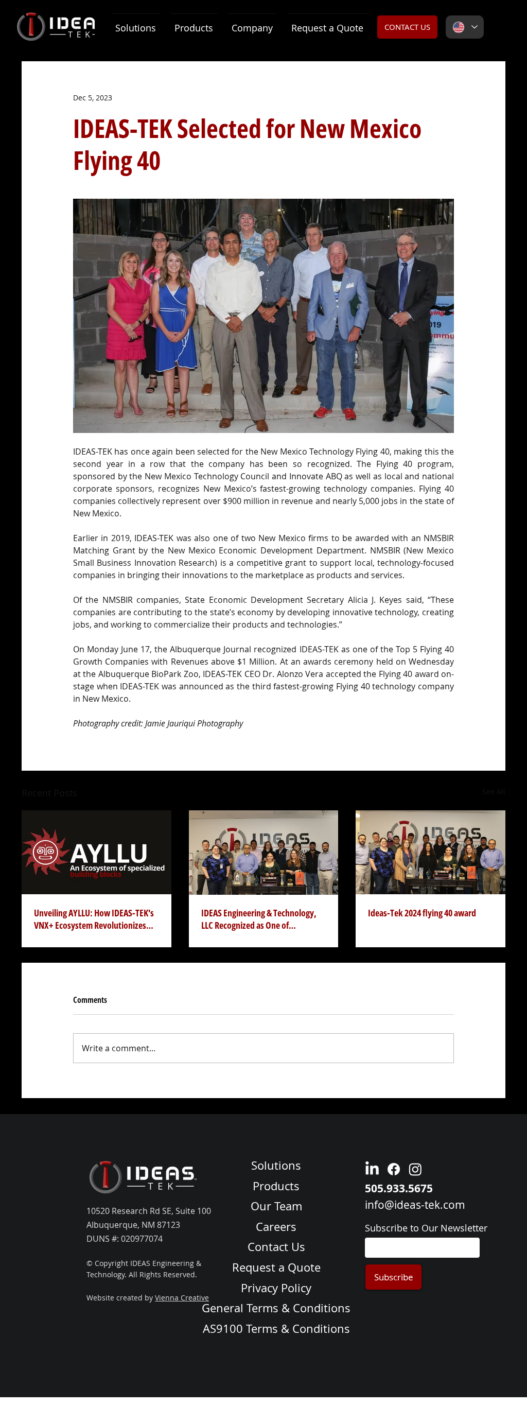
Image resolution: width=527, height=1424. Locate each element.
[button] (193, 23)
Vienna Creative (182, 1298)
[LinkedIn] (372, 1169)
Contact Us (276, 1246)
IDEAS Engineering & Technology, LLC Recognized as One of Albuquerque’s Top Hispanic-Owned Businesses (259, 919)
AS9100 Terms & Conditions (276, 1328)
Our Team (276, 1206)
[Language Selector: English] (465, 27)
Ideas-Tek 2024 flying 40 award (422, 913)
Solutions (276, 1165)
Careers (276, 1226)
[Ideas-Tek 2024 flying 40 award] (430, 852)
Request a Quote (276, 1267)
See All (493, 791)
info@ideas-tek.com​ (415, 1204)
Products (276, 1185)
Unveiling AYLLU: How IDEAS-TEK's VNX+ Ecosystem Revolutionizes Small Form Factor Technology (94, 919)
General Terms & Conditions (276, 1307)
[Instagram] (415, 1169)
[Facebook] (393, 1169)
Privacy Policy (276, 1287)
